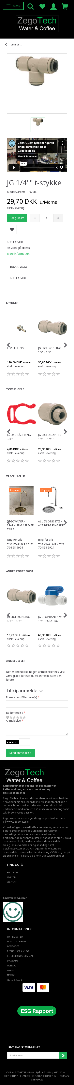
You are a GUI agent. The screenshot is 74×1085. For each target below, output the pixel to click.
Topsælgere (15, 389)
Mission (11, 975)
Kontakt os (13, 946)
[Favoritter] (42, 6)
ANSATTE (11, 970)
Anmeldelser (15, 661)
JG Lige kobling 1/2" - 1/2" (49, 350)
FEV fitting (15, 348)
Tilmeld (63, 1055)
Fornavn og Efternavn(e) (21, 697)
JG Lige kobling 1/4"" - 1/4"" (18, 619)
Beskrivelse (18, 267)
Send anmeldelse (20, 753)
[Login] (53, 6)
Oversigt (12, 965)
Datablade (12, 960)
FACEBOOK (12, 872)
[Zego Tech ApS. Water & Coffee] (37, 23)
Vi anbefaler (15, 476)
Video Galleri (14, 979)
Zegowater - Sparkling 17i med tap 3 (20, 525)
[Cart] (65, 6)
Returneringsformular (20, 956)
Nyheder (12, 302)
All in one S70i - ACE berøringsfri (51, 523)
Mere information (18, 253)
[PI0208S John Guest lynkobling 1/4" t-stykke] (37, 83)
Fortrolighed (15, 936)
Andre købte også (19, 571)
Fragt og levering (17, 941)
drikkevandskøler (21, 845)
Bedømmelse (14, 713)
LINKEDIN (11, 877)
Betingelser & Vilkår (18, 951)
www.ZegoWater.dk (18, 821)
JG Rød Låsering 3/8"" (19, 437)
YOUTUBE (12, 882)
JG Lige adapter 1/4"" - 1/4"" (49, 437)
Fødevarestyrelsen (15, 898)
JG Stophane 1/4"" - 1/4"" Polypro (52, 619)
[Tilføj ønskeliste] (12, 229)
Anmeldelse (13, 720)
